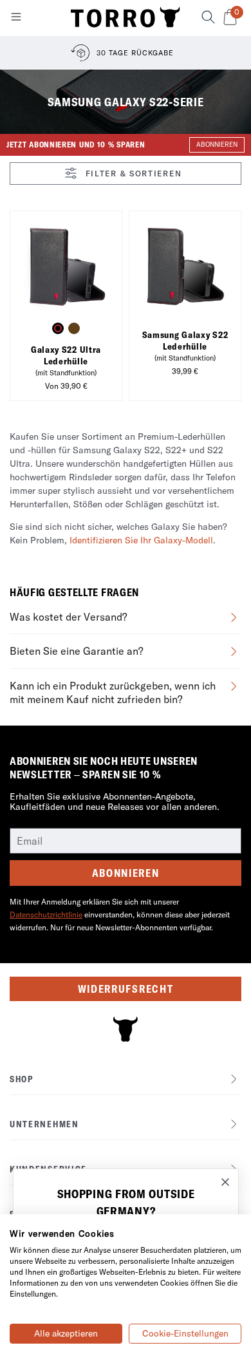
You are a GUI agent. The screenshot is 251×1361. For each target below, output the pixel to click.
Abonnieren (126, 873)
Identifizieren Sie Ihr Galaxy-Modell (141, 540)
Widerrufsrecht (126, 988)
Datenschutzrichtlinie (46, 914)
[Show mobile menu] (16, 19)
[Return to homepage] (125, 18)
